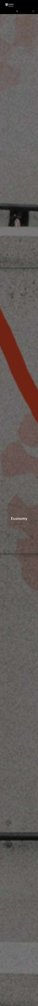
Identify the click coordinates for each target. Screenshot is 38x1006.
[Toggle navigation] (33, 11)
